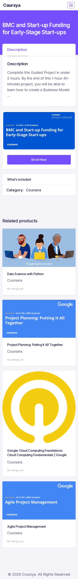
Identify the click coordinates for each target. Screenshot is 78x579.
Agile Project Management (26, 526)
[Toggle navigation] (71, 5)
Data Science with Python (25, 274)
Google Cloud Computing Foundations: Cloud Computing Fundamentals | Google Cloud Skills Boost (37, 455)
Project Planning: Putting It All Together (35, 345)
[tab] (17, 50)
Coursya (12, 5)
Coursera (33, 190)
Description (17, 50)
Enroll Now (39, 159)
